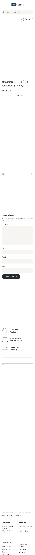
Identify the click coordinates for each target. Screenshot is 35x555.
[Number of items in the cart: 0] (29, 19)
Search (30, 12)
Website (5, 266)
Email (4, 257)
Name (5, 248)
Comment (6, 224)
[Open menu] (3, 19)
